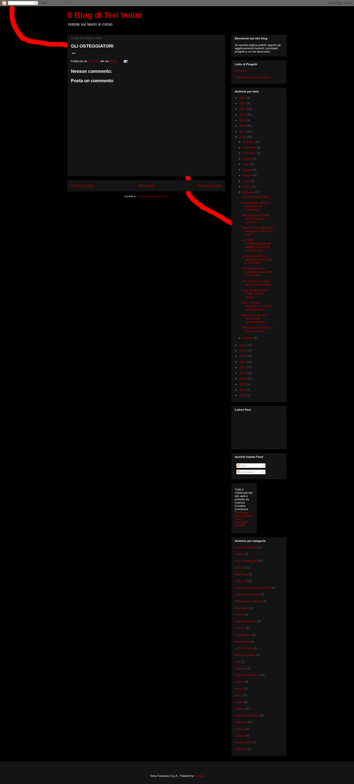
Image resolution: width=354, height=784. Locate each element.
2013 (243, 356)
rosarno (240, 728)
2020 (243, 114)
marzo (247, 186)
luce (237, 661)
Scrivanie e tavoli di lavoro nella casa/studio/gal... (254, 318)
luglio (246, 164)
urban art (241, 749)
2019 (243, 120)
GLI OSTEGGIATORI (255, 197)
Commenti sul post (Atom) (152, 196)
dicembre (249, 142)
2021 (243, 109)
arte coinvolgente (246, 560)
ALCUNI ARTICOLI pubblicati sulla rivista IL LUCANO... (257, 259)
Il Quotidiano (243, 634)
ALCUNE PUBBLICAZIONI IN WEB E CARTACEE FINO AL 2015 (256, 245)
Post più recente (82, 185)
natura (239, 688)
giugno (247, 169)
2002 (243, 395)
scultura (240, 735)
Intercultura (242, 641)
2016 (243, 137)
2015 (243, 345)
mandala (240, 668)
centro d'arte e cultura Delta (253, 587)
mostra (239, 681)
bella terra (241, 574)
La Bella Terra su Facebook (252, 77)
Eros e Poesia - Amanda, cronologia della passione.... (256, 306)
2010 (243, 373)
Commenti (247, 472)
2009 (243, 378)
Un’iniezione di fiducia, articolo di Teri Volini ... (258, 282)
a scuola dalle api (246, 547)
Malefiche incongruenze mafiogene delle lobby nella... (257, 231)
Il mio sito (241, 70)
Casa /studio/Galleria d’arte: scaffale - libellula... (255, 293)
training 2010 (243, 742)
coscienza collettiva (247, 594)
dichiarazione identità (248, 601)
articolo (239, 567)
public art (241, 722)
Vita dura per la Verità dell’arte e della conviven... (256, 218)
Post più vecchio (210, 185)
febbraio (248, 192)
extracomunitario (245, 621)
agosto (247, 158)
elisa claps (241, 608)
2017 (243, 131)
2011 (242, 367)
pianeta (239, 708)
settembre (250, 153)
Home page (146, 185)
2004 (243, 389)
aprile (247, 181)
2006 (243, 384)
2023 (243, 97)
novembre (250, 147)
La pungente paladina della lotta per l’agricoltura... (256, 206)
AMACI (239, 554)
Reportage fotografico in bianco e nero (257, 329)
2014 (243, 350)
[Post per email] (125, 61)
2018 (243, 125)
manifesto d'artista (247, 675)
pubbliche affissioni (247, 715)
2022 (243, 103)
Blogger (199, 775)
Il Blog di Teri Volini (105, 15)
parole (239, 702)
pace (238, 695)
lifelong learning (245, 654)
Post (243, 465)
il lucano (240, 628)
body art (240, 580)
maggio (248, 175)
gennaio (248, 338)
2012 (243, 362)
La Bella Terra (244, 648)
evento (239, 614)
